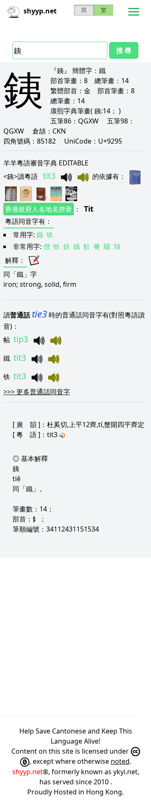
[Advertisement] (75, 636)
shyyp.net (27, 771)
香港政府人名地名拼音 (38, 209)
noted (120, 761)
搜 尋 (123, 50)
